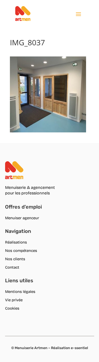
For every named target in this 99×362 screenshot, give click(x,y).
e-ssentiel (79, 348)
